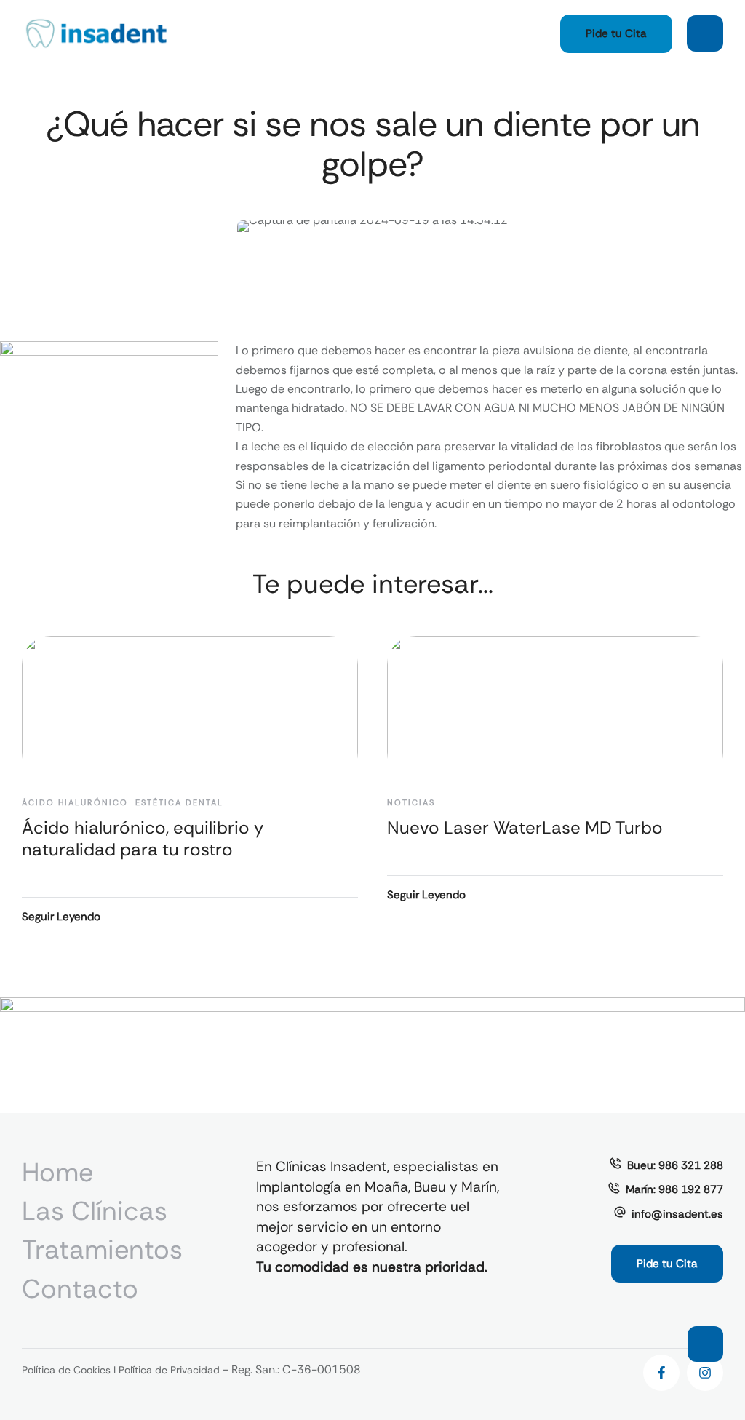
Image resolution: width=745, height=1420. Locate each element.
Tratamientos (102, 1249)
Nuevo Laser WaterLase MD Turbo (525, 827)
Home (57, 1172)
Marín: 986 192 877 (674, 1189)
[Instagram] (705, 1373)
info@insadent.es (677, 1214)
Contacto (80, 1288)
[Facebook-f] (661, 1373)
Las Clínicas (94, 1210)
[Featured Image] (190, 708)
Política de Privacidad (169, 1369)
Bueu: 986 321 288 (675, 1165)
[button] (616, 34)
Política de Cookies (66, 1369)
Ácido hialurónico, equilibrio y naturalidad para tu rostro (142, 838)
